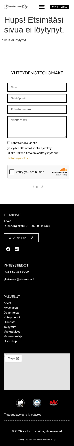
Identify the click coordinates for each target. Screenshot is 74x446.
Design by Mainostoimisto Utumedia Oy (37, 439)
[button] (41, 6)
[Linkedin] (16, 249)
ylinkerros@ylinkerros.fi (19, 279)
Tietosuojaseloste (18, 158)
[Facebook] (8, 249)
